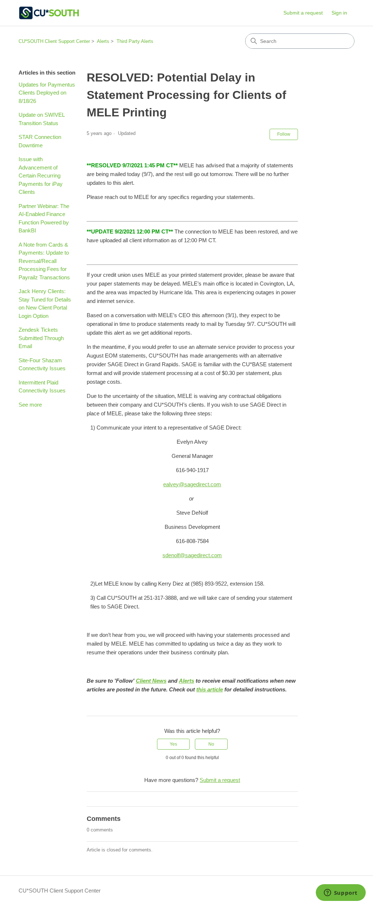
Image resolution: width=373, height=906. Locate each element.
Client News (151, 681)
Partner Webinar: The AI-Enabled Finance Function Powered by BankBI (44, 218)
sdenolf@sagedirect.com (192, 555)
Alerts (103, 41)
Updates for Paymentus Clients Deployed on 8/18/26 (47, 92)
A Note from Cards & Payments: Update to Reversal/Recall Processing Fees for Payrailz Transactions (44, 261)
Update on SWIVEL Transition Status (41, 119)
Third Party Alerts (135, 41)
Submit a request (303, 13)
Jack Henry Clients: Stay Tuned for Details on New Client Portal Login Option (45, 303)
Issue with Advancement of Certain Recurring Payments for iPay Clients (41, 175)
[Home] (49, 13)
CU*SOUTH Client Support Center (54, 41)
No (211, 744)
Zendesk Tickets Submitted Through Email (41, 338)
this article (209, 689)
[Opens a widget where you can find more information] (340, 893)
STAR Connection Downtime (40, 141)
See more (30, 405)
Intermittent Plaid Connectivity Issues (42, 386)
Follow (283, 134)
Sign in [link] (339, 13)
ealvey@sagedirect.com (192, 484)
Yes (173, 744)
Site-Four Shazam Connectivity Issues (42, 364)
